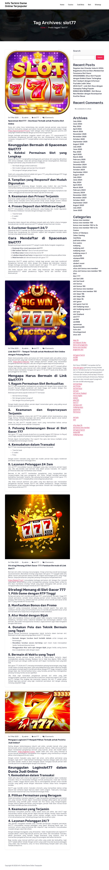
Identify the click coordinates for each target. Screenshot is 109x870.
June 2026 (77, 124)
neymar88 (77, 256)
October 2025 (79, 139)
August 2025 (78, 144)
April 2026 (77, 129)
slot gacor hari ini (80, 304)
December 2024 (80, 165)
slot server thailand (79, 393)
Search (76, 51)
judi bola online (79, 240)
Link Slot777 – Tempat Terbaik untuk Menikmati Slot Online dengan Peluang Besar (36, 353)
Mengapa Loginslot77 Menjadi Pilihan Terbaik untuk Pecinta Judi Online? (36, 741)
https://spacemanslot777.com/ (19, 131)
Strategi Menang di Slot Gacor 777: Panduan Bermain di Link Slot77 (37, 567)
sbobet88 (77, 266)
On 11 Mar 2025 (13, 118)
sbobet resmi (78, 263)
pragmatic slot (78, 350)
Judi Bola (80, 5)
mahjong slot (78, 248)
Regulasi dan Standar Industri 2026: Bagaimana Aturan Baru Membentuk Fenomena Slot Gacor (88, 70)
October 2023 (79, 200)
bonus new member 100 (83, 223)
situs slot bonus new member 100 (87, 271)
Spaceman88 (78, 327)
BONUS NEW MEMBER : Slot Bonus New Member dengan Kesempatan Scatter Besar (87, 93)
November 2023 (79, 198)
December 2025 (79, 134)
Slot (89, 5)
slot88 (76, 319)
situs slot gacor (78, 368)
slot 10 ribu (77, 386)
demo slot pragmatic (80, 345)
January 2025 (79, 162)
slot (74, 420)
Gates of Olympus (80, 233)
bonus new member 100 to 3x (85, 225)
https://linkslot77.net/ (16, 580)
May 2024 (77, 182)
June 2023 (77, 210)
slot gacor (77, 302)
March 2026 (78, 132)
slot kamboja (77, 384)
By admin (25, 118)
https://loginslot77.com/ (26, 752)
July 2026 (77, 121)
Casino (70, 5)
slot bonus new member (83, 289)
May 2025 (77, 152)
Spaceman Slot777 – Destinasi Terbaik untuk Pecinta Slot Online (36, 122)
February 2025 (79, 159)
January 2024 (79, 193)
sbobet (76, 261)
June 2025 (77, 149)
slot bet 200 (78, 279)
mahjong (76, 246)
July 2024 (77, 177)
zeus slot (77, 335)
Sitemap (98, 5)
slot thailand (78, 314)
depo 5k (76, 340)
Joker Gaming (79, 235)
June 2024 (77, 180)
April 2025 (77, 154)
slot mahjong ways (81, 307)
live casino (77, 243)
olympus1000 (78, 258)
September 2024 (80, 172)
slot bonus (77, 284)
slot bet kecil (78, 281)
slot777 (36, 118)
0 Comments (49, 118)
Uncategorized (79, 332)
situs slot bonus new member (85, 268)
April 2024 (77, 185)
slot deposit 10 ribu (79, 343)
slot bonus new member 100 (85, 291)
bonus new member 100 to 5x (85, 228)
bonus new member (81, 220)
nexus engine (77, 396)
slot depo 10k (78, 294)
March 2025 (78, 157)
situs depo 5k (77, 425)
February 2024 (79, 190)
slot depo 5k (78, 299)
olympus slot (77, 405)
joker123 (76, 400)
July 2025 (77, 147)
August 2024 (78, 175)
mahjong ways (79, 251)
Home (62, 5)
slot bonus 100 (79, 286)
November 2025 (79, 137)
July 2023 (77, 208)
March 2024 (78, 187)
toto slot (77, 330)
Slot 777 (76, 276)
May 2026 (77, 126)
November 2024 (80, 167)
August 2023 (78, 205)
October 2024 (79, 170)
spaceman (77, 324)
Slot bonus (76, 412)
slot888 (76, 322)
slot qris (76, 312)
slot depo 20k (79, 296)
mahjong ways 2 (80, 253)
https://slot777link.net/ (21, 362)
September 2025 (80, 142)
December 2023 (79, 195)
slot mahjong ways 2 (81, 309)
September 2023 (80, 203)
